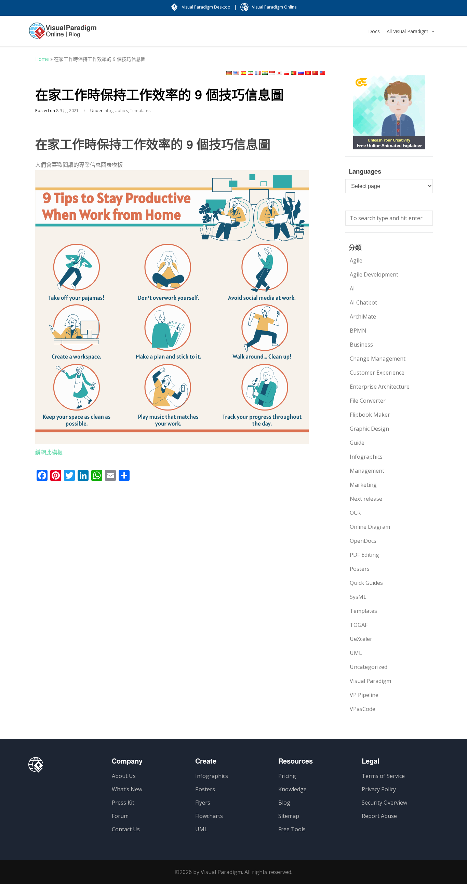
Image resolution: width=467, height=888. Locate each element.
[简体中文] (315, 73)
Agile (356, 260)
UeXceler (361, 639)
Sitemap (288, 816)
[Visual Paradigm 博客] (62, 34)
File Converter (368, 400)
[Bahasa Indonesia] (272, 73)
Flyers (202, 802)
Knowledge (292, 789)
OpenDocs (363, 540)
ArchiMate (363, 316)
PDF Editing (364, 555)
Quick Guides (366, 583)
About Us (124, 776)
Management (367, 470)
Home (42, 59)
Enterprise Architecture (380, 386)
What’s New (127, 789)
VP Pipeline (364, 695)
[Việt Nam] (308, 73)
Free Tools (292, 829)
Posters (360, 569)
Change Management (377, 358)
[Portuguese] (293, 73)
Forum (120, 816)
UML (356, 653)
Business (361, 344)
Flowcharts (209, 816)
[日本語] (279, 73)
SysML (358, 597)
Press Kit (123, 802)
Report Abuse (379, 816)
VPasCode (362, 709)
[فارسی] (250, 73)
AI (352, 288)
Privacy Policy (379, 789)
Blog (284, 802)
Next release (366, 498)
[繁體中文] (322, 73)
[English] (236, 73)
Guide (357, 442)
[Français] (258, 73)
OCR (355, 512)
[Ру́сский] (301, 73)
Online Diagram (370, 526)
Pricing (287, 776)
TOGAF (359, 625)
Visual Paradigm (370, 681)
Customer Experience (377, 372)
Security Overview (384, 802)
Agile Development (374, 274)
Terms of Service (383, 776)
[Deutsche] (229, 73)
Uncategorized (368, 667)
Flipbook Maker (370, 414)
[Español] (243, 73)
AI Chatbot (363, 302)
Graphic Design (369, 428)
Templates (140, 110)
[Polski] (286, 73)
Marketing (363, 484)
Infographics (116, 110)
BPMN (358, 330)
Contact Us (126, 829)
